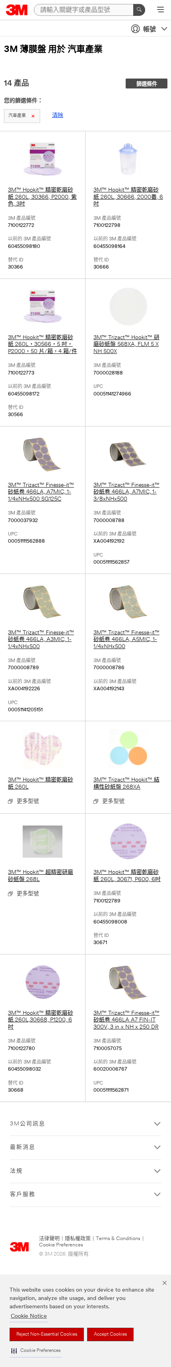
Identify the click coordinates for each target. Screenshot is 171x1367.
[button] (36, 1350)
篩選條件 (146, 84)
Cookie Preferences (61, 1245)
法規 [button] (16, 1171)
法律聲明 (49, 1238)
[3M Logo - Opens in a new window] (17, 10)
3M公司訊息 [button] (27, 1124)
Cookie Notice (29, 1316)
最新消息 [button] (22, 1147)
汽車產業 (17, 116)
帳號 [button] (149, 30)
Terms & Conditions (118, 1238)
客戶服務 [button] (22, 1195)
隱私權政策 (78, 1238)
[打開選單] (160, 10)
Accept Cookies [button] (110, 1334)
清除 (57, 116)
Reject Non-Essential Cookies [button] (46, 1334)
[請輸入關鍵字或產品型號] (139, 10)
